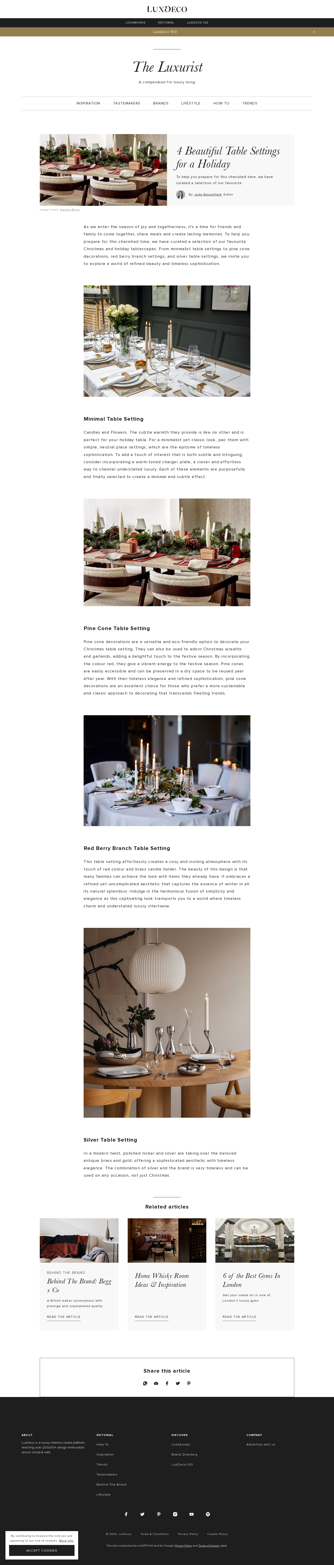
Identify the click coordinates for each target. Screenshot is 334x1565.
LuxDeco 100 (165, 32)
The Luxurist (167, 67)
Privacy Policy (183, 1546)
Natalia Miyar (70, 209)
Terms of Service (208, 1546)
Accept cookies (41, 1550)
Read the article (64, 1317)
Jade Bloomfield (208, 194)
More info (66, 1540)
